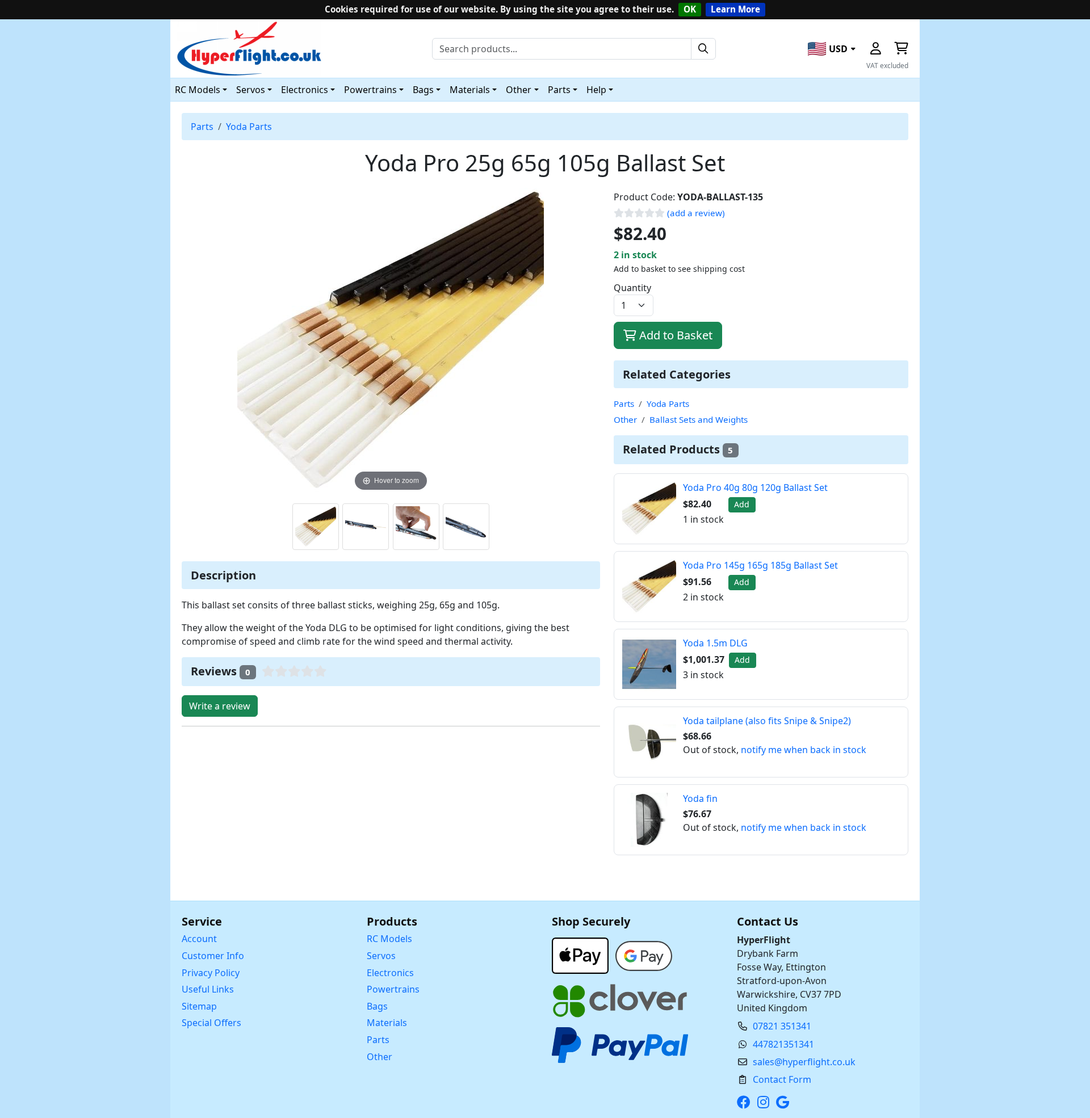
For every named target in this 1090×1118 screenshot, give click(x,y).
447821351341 (783, 1044)
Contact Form (782, 1079)
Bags (377, 1006)
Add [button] (741, 504)
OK (690, 9)
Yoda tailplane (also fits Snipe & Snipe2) (767, 720)
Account (199, 938)
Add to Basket (674, 335)
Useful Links (208, 989)
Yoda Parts (249, 126)
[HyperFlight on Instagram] (765, 1102)
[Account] (875, 48)
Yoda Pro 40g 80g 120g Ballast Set (755, 487)
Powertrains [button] (370, 89)
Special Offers (211, 1022)
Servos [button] (250, 89)
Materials (387, 1022)
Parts (202, 126)
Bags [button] (423, 89)
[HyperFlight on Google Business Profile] (785, 1102)
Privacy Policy (211, 972)
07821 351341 (782, 1026)
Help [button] (596, 89)
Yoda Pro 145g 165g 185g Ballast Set (760, 565)
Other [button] (518, 89)
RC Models (389, 938)
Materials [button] (470, 89)
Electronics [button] (304, 89)
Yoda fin (700, 798)
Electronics (390, 972)
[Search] (703, 49)
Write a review (219, 706)
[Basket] (901, 48)
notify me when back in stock (803, 749)
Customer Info (213, 955)
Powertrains (393, 989)
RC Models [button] (197, 89)
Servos (381, 955)
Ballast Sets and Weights (698, 419)
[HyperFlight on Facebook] (746, 1102)
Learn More (735, 9)
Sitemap (199, 1006)
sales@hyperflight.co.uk (804, 1062)
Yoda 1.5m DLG (715, 643)
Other (625, 419)
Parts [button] (559, 89)
